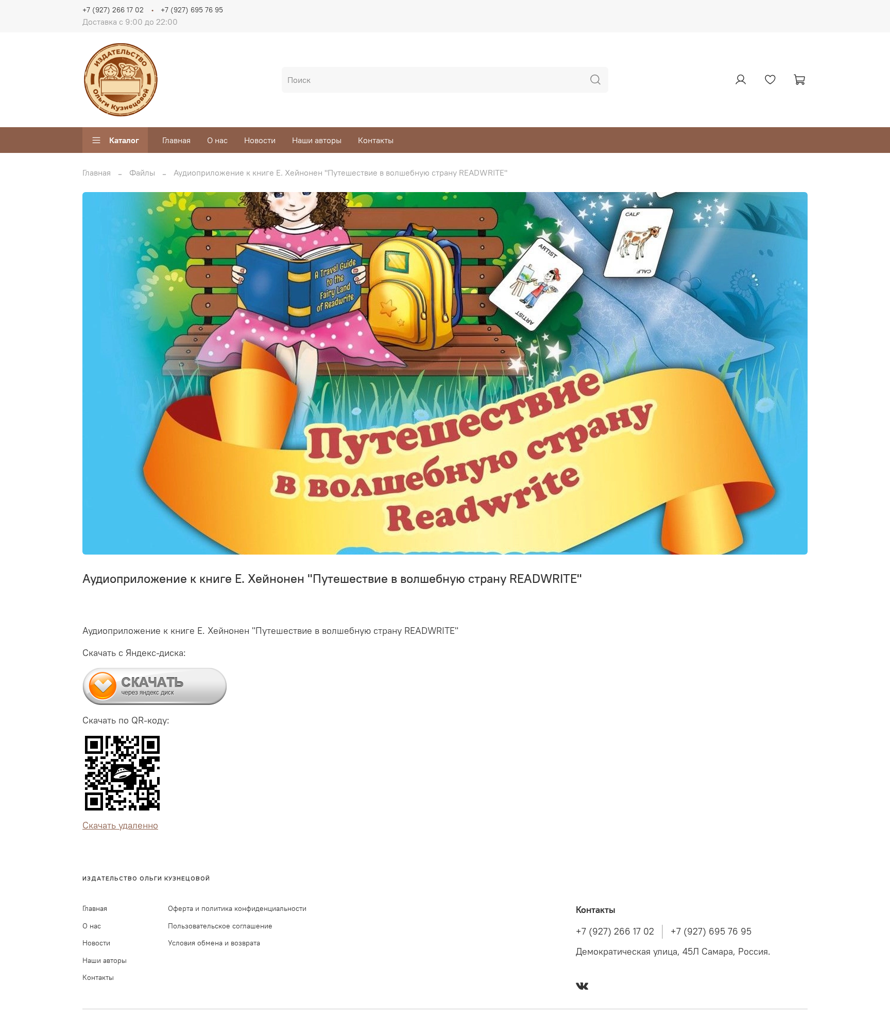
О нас (217, 140)
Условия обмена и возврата (214, 942)
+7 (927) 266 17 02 (113, 9)
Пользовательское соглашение (220, 925)
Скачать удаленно (120, 825)
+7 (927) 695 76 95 (192, 9)
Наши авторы (316, 140)
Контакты (375, 140)
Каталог (124, 140)
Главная (176, 140)
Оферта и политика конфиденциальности (237, 908)
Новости (260, 140)
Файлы (142, 172)
